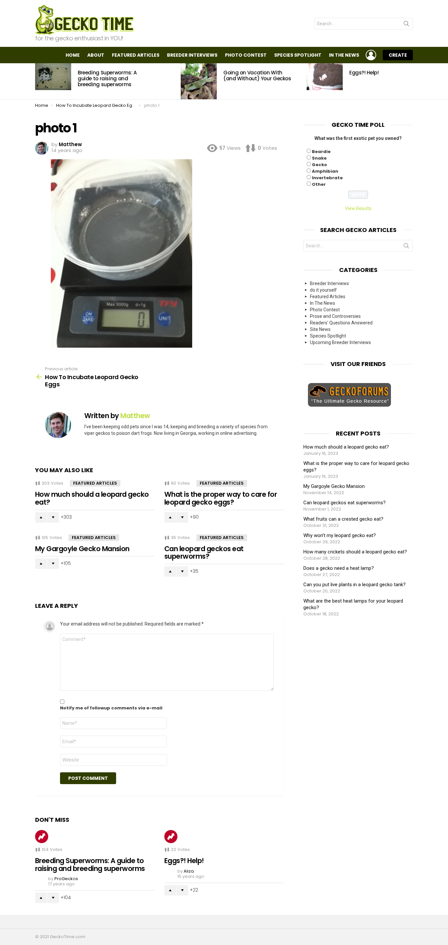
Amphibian (325, 171)
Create (398, 55)
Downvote (53, 517)
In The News (344, 55)
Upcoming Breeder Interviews (340, 342)
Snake (319, 158)
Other (319, 184)
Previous (38, 81)
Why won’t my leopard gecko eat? (339, 535)
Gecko (319, 165)
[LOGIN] (371, 55)
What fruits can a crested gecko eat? (343, 519)
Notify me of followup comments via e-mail (111, 708)
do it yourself (323, 290)
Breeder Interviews (192, 55)
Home (73, 55)
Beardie (321, 151)
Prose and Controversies (335, 316)
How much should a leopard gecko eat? (92, 498)
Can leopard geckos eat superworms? (203, 552)
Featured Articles (135, 55)
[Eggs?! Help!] (325, 76)
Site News (320, 329)
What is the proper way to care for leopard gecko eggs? (220, 498)
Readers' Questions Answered (341, 322)
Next (409, 81)
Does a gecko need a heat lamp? (338, 568)
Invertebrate (327, 178)
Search (406, 25)
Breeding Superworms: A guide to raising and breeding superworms (107, 78)
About (95, 55)
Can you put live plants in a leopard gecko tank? (354, 585)
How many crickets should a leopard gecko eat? (355, 552)
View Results (358, 208)
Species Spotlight (297, 55)
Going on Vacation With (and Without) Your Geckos (257, 75)
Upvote (41, 517)
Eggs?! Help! (364, 72)
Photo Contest (246, 55)
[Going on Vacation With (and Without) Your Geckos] (199, 81)
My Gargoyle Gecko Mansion (82, 548)
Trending (41, 836)
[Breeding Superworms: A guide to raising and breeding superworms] (53, 76)
